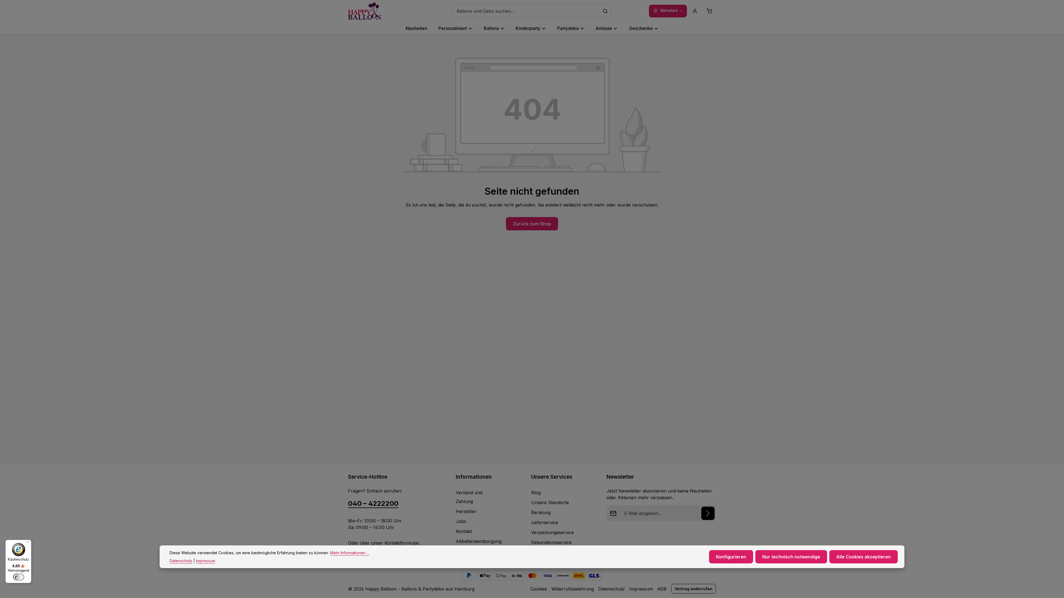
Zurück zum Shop (532, 223)
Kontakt (464, 531)
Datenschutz (611, 589)
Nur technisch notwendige (791, 557)
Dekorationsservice (551, 542)
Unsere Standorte (550, 502)
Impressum (641, 589)
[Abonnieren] (708, 513)
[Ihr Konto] (695, 11)
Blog (536, 492)
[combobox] (526, 11)
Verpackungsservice (552, 532)
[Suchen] (605, 11)
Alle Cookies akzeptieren (863, 557)
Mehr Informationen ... (349, 552)
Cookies (538, 589)
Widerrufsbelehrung (572, 589)
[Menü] (28, 543)
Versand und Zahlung (469, 497)
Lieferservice (544, 522)
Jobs (461, 521)
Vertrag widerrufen (693, 588)
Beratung (541, 512)
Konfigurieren (731, 557)
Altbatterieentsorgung (479, 541)
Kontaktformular (402, 543)
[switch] (18, 577)
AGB (662, 589)
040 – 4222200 (373, 503)
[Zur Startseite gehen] (364, 11)
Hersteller (466, 511)
